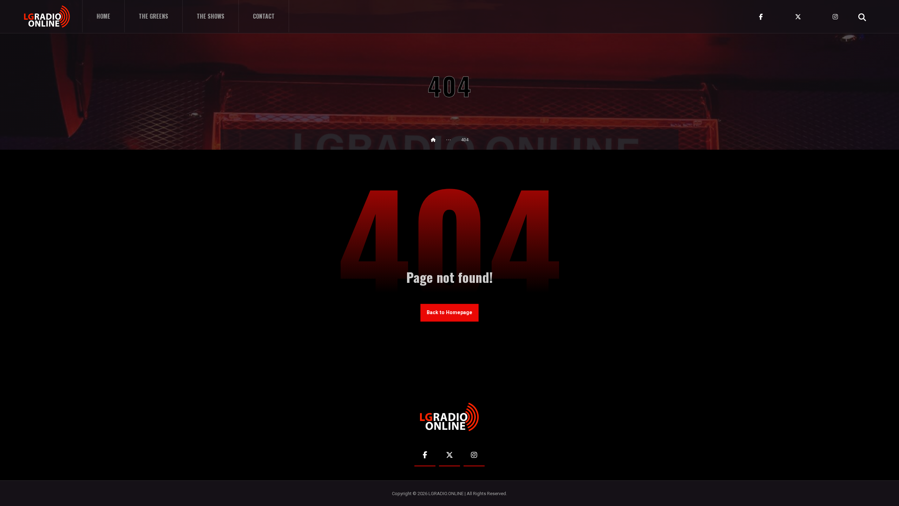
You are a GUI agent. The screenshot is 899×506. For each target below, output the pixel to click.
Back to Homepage (449, 313)
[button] (862, 17)
